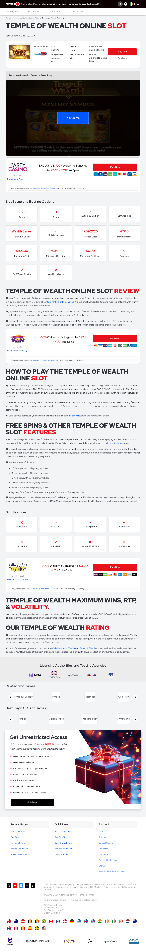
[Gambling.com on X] (9, 899)
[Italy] (114, 921)
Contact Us (103, 848)
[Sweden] (37, 928)
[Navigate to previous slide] (11, 697)
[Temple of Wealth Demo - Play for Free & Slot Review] (9, 921)
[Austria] (23, 921)
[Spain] (30, 928)
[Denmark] (65, 921)
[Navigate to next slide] (135, 697)
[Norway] (9, 928)
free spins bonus (115, 443)
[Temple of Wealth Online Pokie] (135, 921)
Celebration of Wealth (63, 648)
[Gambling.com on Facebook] (21, 899)
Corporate (103, 854)
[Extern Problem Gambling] (69, 941)
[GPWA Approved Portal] (134, 941)
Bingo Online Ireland (63, 843)
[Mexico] (121, 921)
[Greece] (79, 921)
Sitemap (102, 866)
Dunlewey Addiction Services (44, 188)
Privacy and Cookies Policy (83, 899)
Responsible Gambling (108, 860)
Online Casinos (26, 18)
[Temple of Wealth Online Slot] (51, 921)
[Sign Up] (120, 4)
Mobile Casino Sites (19, 854)
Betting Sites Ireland (63, 848)
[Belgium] (30, 921)
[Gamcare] (10, 941)
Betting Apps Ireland (19, 848)
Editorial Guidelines (107, 843)
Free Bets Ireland (18, 843)
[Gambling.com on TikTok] (33, 899)
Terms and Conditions (55, 899)
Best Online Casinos (63, 831)
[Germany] (72, 921)
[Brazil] (44, 921)
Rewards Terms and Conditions (112, 871)
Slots (37, 18)
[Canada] (58, 921)
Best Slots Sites (61, 837)
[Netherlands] (128, 921)
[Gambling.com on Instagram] (27, 899)
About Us (103, 831)
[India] (100, 921)
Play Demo (73, 118)
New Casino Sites (18, 831)
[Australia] (16, 921)
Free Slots (15, 837)
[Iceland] (86, 921)
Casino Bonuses (61, 854)
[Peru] (16, 928)
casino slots (76, 415)
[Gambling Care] (39, 941)
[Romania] (23, 928)
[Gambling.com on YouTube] (15, 899)
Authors (102, 837)
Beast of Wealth (88, 648)
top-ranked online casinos (60, 301)
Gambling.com (11, 18)
